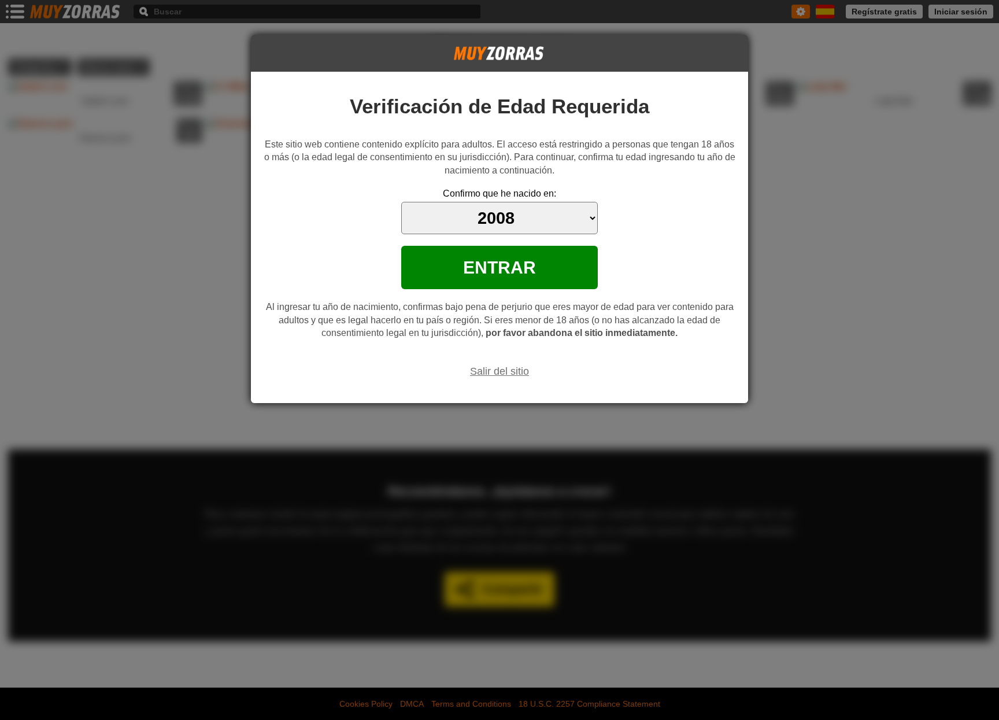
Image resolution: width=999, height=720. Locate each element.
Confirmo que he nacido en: (499, 193)
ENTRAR (499, 267)
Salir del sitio (499, 371)
